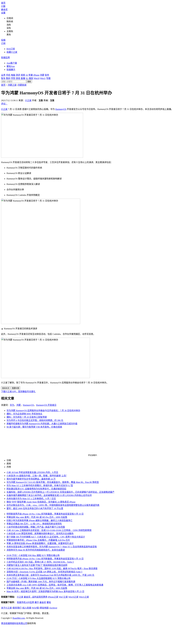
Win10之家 (73, 597)
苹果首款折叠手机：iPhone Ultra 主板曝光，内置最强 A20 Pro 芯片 (38, 540)
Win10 (36, 78)
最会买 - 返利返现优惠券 (35, 597)
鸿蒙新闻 (22, 85)
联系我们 (17, 608)
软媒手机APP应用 (25, 602)
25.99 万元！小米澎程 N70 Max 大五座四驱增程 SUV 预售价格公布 (39, 578)
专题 (48, 78)
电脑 (13, 75)
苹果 (30, 75)
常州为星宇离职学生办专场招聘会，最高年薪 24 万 (31, 479)
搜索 (29, 82)
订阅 (3, 43)
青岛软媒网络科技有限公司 (14, 623)
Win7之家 (63, 597)
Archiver (53, 608)
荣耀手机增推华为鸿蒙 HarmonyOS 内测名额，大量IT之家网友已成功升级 (42, 423)
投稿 (3, 40)
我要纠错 (15, 388)
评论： (4, 104)
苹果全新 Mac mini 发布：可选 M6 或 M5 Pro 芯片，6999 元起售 (37, 517)
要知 (49, 602)
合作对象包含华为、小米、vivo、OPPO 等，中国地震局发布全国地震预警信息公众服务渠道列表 (53, 505)
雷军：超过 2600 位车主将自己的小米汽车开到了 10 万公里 (35, 508)
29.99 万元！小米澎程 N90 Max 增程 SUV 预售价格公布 (33, 555)
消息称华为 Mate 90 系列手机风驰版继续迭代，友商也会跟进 (36, 550)
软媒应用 (5, 57)
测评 (18, 75)
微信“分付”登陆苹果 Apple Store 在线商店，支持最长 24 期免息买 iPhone (41, 502)
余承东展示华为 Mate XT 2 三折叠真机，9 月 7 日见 (31, 498)
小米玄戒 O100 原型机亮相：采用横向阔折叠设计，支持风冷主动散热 (40, 533)
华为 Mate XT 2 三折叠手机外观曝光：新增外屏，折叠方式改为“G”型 (40, 485)
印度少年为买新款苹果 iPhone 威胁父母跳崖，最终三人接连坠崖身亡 (39, 520)
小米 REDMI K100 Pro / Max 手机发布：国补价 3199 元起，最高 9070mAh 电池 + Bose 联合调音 (52, 568)
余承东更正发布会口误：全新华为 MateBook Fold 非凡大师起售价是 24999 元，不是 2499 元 (50, 575)
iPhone (36, 75)
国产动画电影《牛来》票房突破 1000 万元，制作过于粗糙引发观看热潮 (41, 581)
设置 (3, 13)
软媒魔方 (11, 69)
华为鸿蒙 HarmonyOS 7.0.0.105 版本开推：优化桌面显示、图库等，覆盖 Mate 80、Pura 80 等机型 (53, 482)
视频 (23, 75)
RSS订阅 (11, 49)
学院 (13, 78)
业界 (3, 75)
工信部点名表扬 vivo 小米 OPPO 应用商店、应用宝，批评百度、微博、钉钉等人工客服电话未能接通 (55, 585)
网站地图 (44, 608)
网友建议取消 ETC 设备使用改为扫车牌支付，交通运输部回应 (36, 489)
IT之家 (28, 100)
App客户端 (12, 63)
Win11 (43, 78)
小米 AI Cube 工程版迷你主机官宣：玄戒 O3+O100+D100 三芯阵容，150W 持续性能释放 (49, 530)
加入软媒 (26, 608)
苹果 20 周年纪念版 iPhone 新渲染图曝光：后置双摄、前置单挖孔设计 (40, 543)
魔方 (37, 602)
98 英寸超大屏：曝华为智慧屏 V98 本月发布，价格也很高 (34, 427)
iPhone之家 (53, 597)
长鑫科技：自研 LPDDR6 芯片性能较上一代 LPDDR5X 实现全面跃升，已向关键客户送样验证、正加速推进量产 (60, 492)
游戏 (18, 78)
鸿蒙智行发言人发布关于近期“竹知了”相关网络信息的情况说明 (37, 565)
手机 (8, 75)
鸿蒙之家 (12, 85)
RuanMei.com (19, 618)
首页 (3, 3)
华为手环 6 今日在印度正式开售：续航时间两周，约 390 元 (35, 420)
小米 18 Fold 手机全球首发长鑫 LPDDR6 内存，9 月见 (32, 472)
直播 (23, 78)
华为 (12, 405)
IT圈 (3, 6)
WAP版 (35, 608)
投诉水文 (5, 388)
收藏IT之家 (12, 52)
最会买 (4, 9)
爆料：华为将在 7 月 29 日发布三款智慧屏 (27, 417)
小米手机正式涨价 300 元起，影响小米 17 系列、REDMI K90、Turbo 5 (40, 562)
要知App (11, 66)
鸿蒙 (42, 75)
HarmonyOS (60, 109)
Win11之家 (84, 597)
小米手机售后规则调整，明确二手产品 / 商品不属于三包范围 (36, 527)
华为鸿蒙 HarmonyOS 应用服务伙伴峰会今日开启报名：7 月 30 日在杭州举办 (43, 410)
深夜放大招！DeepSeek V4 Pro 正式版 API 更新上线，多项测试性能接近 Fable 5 (44, 572)
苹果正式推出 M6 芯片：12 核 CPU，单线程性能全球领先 (34, 524)
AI (27, 75)
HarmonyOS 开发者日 (46, 405)
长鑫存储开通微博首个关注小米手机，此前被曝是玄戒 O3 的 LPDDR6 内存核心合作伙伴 (49, 495)
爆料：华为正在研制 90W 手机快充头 (24, 414)
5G (27, 78)
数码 (8, 78)
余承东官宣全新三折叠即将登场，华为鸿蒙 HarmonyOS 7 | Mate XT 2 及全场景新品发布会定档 (52, 546)
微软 (31, 78)
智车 (3, 78)
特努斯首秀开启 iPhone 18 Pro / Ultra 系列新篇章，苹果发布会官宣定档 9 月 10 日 (45, 514)
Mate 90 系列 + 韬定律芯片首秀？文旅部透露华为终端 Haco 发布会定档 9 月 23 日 (45, 591)
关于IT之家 (6, 608)
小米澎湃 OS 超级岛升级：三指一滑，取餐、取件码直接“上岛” (37, 475)
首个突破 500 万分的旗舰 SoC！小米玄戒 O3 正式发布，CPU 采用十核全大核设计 (46, 537)
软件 (47, 75)
